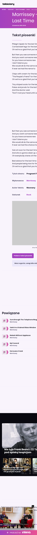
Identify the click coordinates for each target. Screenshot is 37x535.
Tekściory (11, 9)
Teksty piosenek (20, 9)
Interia (4, 9)
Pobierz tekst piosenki (23, 256)
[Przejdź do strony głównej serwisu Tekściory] (8, 3)
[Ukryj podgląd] (33, 506)
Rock (28, 9)
